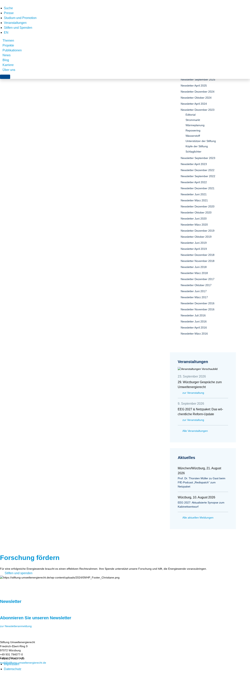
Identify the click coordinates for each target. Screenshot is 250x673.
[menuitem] (6, 32)
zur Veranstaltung (193, 392)
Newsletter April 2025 (194, 85)
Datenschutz (12, 669)
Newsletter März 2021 (194, 200)
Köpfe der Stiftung (197, 146)
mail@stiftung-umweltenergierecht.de (23, 662)
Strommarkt (193, 119)
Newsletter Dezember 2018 (197, 254)
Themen (8, 40)
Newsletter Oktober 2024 (196, 97)
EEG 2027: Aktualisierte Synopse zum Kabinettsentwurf (201, 504)
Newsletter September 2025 (198, 79)
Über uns (9, 69)
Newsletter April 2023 (194, 164)
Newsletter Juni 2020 (194, 218)
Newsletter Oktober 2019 (196, 236)
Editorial (191, 114)
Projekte (8, 45)
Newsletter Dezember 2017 (197, 279)
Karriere (8, 65)
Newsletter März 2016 (194, 333)
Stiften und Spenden (18, 27)
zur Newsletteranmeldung (16, 626)
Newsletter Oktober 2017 (196, 285)
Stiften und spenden (18, 573)
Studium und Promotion (20, 18)
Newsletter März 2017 (194, 297)
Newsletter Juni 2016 (194, 321)
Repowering (193, 130)
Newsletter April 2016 (194, 327)
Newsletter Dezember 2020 (197, 206)
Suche (8, 8)
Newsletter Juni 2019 (194, 242)
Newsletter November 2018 (197, 260)
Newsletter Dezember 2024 (197, 91)
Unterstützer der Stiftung (201, 141)
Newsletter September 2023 (198, 158)
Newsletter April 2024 (194, 103)
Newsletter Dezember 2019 (197, 230)
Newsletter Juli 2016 (193, 315)
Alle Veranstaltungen (195, 430)
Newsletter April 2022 (194, 182)
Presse (9, 13)
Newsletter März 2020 (194, 224)
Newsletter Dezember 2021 (197, 188)
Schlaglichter (193, 151)
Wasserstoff (193, 135)
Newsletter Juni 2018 (194, 267)
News (7, 55)
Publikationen (12, 50)
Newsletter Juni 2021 (194, 194)
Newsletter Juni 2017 (194, 291)
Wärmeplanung (195, 125)
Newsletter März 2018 (194, 273)
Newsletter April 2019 (194, 248)
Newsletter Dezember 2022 (197, 170)
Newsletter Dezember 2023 (197, 109)
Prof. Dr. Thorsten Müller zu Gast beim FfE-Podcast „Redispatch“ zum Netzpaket (201, 482)
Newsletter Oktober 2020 (196, 212)
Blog (6, 60)
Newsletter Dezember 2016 (197, 303)
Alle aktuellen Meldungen (197, 517)
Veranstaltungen (15, 22)
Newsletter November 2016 (197, 309)
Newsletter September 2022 (198, 176)
